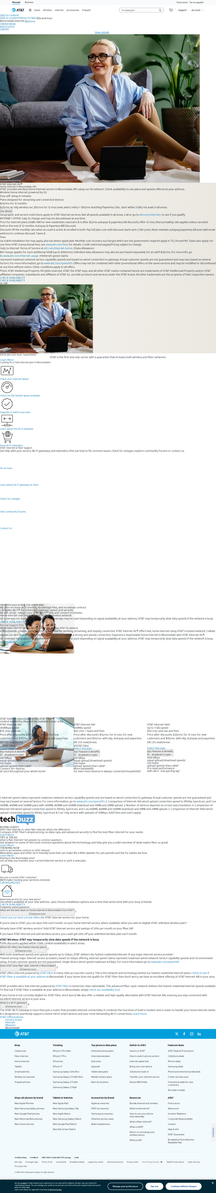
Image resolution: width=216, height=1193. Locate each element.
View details (102, 32)
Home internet (22, 1061)
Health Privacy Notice (175, 1162)
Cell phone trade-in (139, 1071)
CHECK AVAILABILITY (12, 277)
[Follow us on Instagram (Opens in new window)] (191, 1033)
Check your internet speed (14, 378)
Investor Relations (177, 1113)
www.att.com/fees (57, 244)
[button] (30, 10)
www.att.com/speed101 (58, 263)
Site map (18, 1162)
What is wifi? (136, 1140)
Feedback (34, 1157)
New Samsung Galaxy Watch (67, 1118)
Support (13, 624)
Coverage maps (31, 1162)
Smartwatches (22, 1071)
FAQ (21, 624)
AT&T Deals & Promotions (181, 1050)
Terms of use (47, 1162)
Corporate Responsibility (180, 1118)
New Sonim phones (24, 1124)
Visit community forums (13, 511)
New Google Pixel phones (27, 1113)
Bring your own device (141, 1066)
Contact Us (6, 528)
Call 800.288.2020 (10, 882)
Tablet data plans (99, 1071)
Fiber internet (21, 1056)
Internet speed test (139, 1061)
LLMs (76, 1157)
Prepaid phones (22, 1081)
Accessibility (61, 1162)
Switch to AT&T (137, 1050)
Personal (16, 2)
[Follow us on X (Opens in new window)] (176, 1033)
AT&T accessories (100, 1108)
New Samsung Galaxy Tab (66, 1108)
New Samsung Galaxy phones (29, 1108)
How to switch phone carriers (144, 1056)
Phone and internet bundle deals (184, 1071)
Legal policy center (95, 1162)
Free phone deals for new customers (180, 1083)
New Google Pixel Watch (65, 1124)
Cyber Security (194, 1162)
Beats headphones (100, 1124)
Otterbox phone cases (102, 1118)
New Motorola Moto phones (28, 1118)
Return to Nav (27, 18)
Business (29, 2)
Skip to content (9, 15)
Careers (172, 1124)
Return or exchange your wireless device (142, 1133)
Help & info (173, 1129)
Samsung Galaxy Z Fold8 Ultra (68, 1076)
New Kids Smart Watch (64, 1129)
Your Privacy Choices (150, 1162)
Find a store (182, 2)
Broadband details (77, 1162)
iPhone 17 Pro (59, 1056)
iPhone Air (58, 1061)
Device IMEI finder (138, 1081)
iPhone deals (174, 1061)
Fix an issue (6, 468)
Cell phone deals (176, 1056)
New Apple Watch (62, 1113)
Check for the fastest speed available (20, 395)
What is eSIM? (136, 1126)
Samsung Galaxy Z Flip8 (65, 1087)
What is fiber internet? (141, 1121)
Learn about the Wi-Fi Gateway (16, 428)
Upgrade (95, 1066)
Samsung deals (175, 1066)
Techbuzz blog (20, 1157)
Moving (4, 624)
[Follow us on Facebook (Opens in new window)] (184, 1033)
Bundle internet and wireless (144, 1103)
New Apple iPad (60, 1103)
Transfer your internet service (144, 1076)
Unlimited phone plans (102, 1050)
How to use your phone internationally (141, 1115)
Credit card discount (178, 1076)
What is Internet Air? (140, 1108)
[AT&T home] (18, 10)
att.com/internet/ (150, 214)
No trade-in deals (176, 1090)
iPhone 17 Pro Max (62, 1050)
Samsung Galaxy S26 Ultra (66, 1071)
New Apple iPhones (24, 1103)
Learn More (7, 360)
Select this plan (9, 748)
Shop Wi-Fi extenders (11, 445)
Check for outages (10, 498)
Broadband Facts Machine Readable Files (181, 1141)
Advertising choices (115, 1162)
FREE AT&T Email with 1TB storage (56, 1157)
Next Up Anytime (99, 1081)
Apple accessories (100, 1103)
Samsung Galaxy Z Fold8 (65, 1081)
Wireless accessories (25, 1076)
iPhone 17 (57, 1066)
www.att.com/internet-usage (20, 256)
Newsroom (173, 1108)
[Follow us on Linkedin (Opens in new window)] (199, 1033)
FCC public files (21, 1166)
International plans (100, 1056)
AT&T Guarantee (176, 1134)
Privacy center (133, 1162)
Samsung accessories (102, 1113)
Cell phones (20, 1050)
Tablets (18, 1066)
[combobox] (139, 10)
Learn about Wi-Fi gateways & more (19, 484)
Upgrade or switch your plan (15, 412)
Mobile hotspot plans (101, 1076)
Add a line (96, 1061)
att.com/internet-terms (58, 248)
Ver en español (196, 2)
